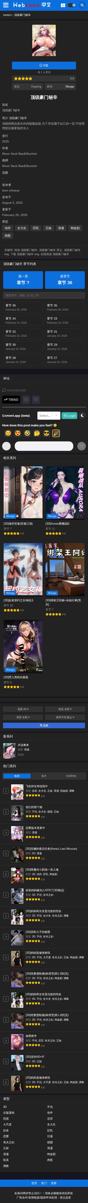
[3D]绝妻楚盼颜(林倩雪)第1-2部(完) (47, 973)
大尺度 (47, 957)
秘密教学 (31, 1036)
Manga (70, 86)
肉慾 (8, 235)
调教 (71, 790)
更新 (54, 1183)
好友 (6, 1130)
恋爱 (6, 1136)
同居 (6, 1118)
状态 (64, 709)
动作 (8, 228)
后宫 (34, 790)
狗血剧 (75, 228)
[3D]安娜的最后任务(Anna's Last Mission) (51, 848)
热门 (44, 1183)
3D (33, 853)
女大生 (21, 228)
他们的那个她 (34, 807)
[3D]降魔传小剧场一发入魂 (42, 869)
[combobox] (39, 415)
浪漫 (61, 228)
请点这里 (65, 1197)
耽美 (6, 1160)
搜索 (45, 725)
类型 (21, 717)
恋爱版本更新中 (35, 828)
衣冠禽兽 (23, 745)
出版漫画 (8, 1112)
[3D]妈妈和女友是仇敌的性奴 (43, 911)
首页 (34, 1183)
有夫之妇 (48, 894)
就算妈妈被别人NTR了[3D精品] (45, 890)
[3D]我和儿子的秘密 (38, 932)
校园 (50, 811)
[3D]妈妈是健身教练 (38, 952)
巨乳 (36, 228)
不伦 (34, 811)
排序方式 (64, 717)
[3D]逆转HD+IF (35, 1056)
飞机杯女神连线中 (37, 786)
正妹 (48, 228)
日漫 (50, 1136)
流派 (22, 709)
